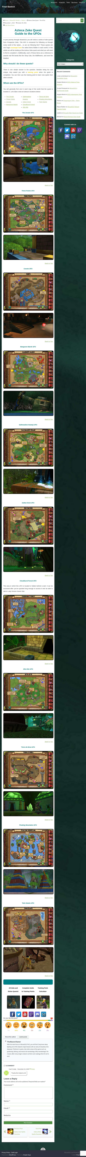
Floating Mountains (45, 99)
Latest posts (23, 1037)
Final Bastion (8, 7)
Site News (74, 2)
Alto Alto (25, 107)
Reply (33, 1069)
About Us (82, 2)
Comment (8, 1085)
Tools (68, 2)
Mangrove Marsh (12, 104)
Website (7, 1115)
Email (7, 1108)
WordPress (12, 1155)
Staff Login (14, 1152)
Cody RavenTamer (9, 25)
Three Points (10, 99)
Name (7, 1101)
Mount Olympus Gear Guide (72, 116)
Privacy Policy (6, 1152)
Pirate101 (62, 2)
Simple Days (27, 1155)
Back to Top (49, 185)
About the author (10, 1037)
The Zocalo (10, 96)
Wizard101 (54, 2)
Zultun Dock (27, 102)
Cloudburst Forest (29, 104)
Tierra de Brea (44, 96)
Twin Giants (43, 102)
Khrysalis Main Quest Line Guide (73, 113)
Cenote (8, 102)
